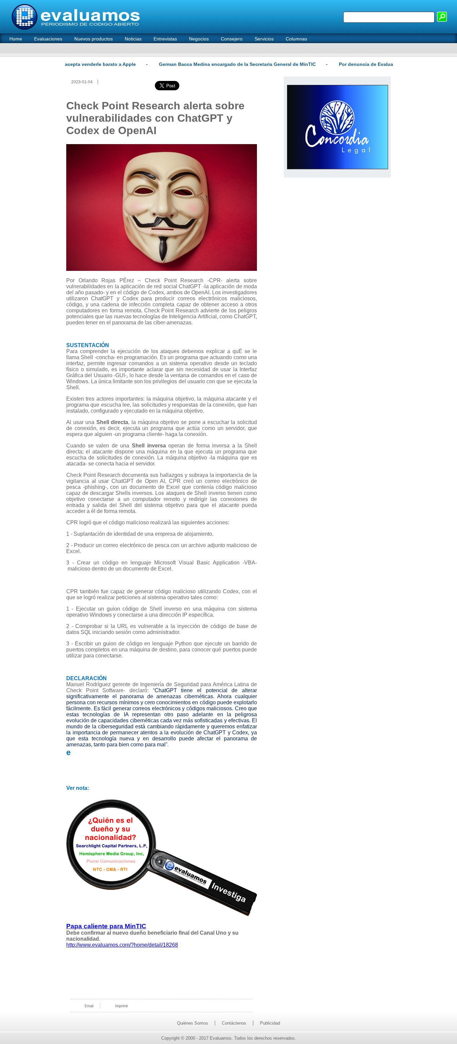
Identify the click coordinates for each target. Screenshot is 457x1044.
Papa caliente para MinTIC (106, 926)
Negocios (199, 38)
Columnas (296, 38)
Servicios (264, 38)
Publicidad (270, 1023)
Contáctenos (234, 1023)
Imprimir (121, 1006)
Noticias (133, 38)
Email (89, 1006)
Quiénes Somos (192, 1023)
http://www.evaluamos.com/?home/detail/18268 (122, 945)
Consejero (232, 38)
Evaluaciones (48, 38)
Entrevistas (165, 38)
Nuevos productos (93, 38)
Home (15, 38)
